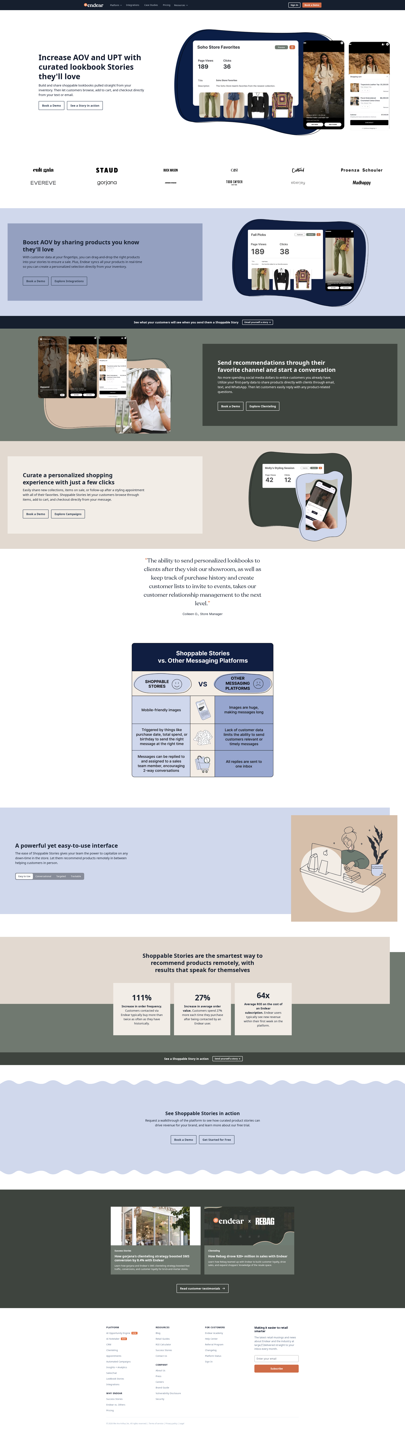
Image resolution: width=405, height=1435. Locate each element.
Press (158, 1376)
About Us (160, 1370)
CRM (108, 1344)
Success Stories (114, 1398)
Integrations (132, 4)
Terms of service (156, 1423)
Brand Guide (162, 1387)
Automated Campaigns (118, 1361)
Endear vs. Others (115, 1404)
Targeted (61, 876)
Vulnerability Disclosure (168, 1393)
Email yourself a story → (257, 322)
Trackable (76, 876)
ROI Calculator (163, 1344)
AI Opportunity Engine (118, 1333)
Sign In (294, 4)
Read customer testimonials (200, 1288)
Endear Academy (214, 1333)
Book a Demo (312, 4)
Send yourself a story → (227, 1058)
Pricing (166, 4)
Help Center (211, 1338)
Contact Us (161, 1355)
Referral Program (214, 1344)
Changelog (211, 1350)
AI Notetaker (113, 1338)
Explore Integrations (69, 281)
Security (160, 1398)
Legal (181, 1423)
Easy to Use (24, 876)
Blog (158, 1333)
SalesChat (111, 1372)
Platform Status (213, 1355)
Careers (160, 1381)
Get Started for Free (216, 1140)
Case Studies (151, 4)
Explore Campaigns (68, 514)
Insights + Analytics (116, 1367)
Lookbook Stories (115, 1378)
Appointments (113, 1355)
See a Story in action (84, 105)
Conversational (43, 876)
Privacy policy (171, 1423)
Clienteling (112, 1350)
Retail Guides (163, 1338)
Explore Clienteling (262, 406)
